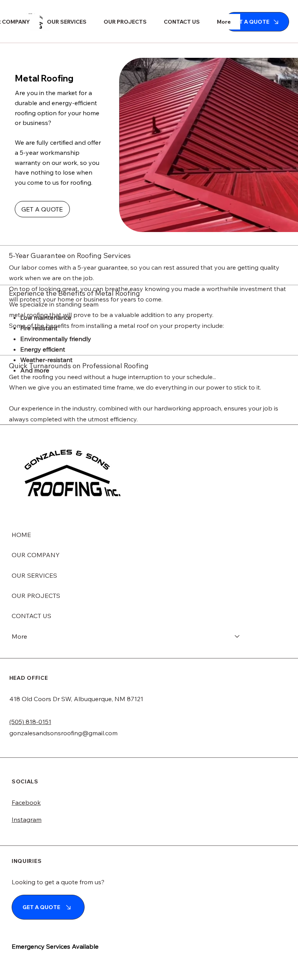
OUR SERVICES (34, 575)
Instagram (27, 819)
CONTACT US (31, 616)
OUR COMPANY (36, 555)
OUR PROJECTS (36, 595)
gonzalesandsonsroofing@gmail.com (63, 733)
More (19, 636)
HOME (21, 535)
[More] (237, 636)
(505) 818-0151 (30, 722)
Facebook (26, 802)
